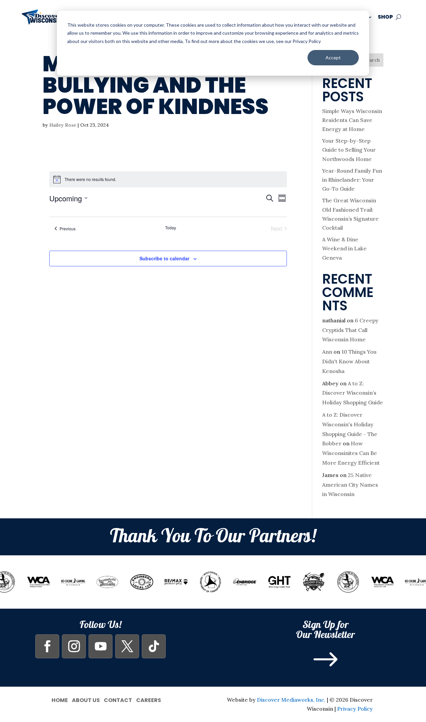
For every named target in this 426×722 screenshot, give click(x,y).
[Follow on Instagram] (74, 646)
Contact (118, 699)
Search (372, 60)
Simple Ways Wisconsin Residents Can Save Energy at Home (352, 120)
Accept (333, 57)
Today (170, 227)
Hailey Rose (62, 125)
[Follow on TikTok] (154, 646)
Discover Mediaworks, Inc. (291, 699)
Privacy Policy (355, 708)
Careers (148, 699)
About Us (86, 699)
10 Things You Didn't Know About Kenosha (349, 361)
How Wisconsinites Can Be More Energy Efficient (351, 453)
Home (60, 699)
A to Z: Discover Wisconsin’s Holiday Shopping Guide (352, 393)
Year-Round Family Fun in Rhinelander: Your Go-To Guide (352, 179)
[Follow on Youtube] (100, 646)
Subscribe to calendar (164, 258)
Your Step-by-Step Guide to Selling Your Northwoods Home (349, 149)
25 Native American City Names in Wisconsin (350, 485)
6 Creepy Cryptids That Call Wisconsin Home (350, 330)
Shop (385, 17)
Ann (327, 351)
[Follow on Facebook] (47, 646)
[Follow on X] (127, 646)
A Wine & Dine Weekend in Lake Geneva (344, 248)
